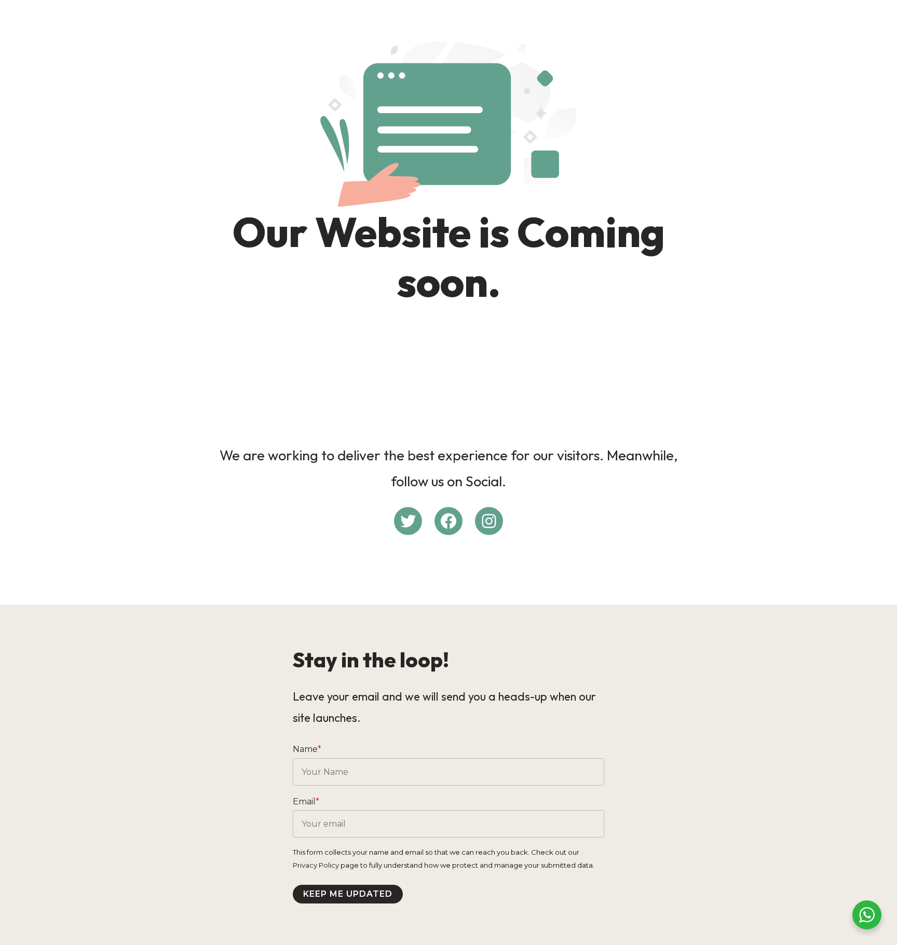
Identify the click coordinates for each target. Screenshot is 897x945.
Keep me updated (347, 894)
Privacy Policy (316, 865)
